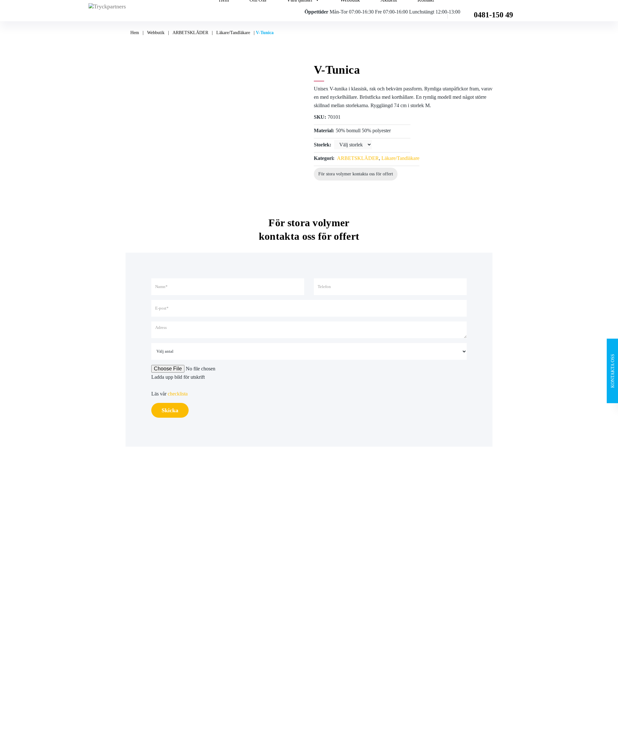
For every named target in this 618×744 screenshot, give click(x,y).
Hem (134, 32)
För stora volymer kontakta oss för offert (355, 174)
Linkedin (423, 576)
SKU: (320, 117)
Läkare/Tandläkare (233, 32)
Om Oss (134, 563)
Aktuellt (134, 588)
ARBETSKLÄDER (190, 32)
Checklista (136, 614)
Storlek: (322, 144)
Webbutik (155, 32)
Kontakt (134, 601)
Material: (324, 130)
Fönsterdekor (233, 614)
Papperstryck (233, 550)
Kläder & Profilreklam (242, 627)
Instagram (424, 563)
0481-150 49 (493, 15)
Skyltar (227, 563)
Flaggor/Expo (234, 601)
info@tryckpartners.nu (345, 570)
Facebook (424, 550)
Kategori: (324, 158)
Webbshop (136, 576)
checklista (178, 393)
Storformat (230, 576)
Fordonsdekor (234, 588)
